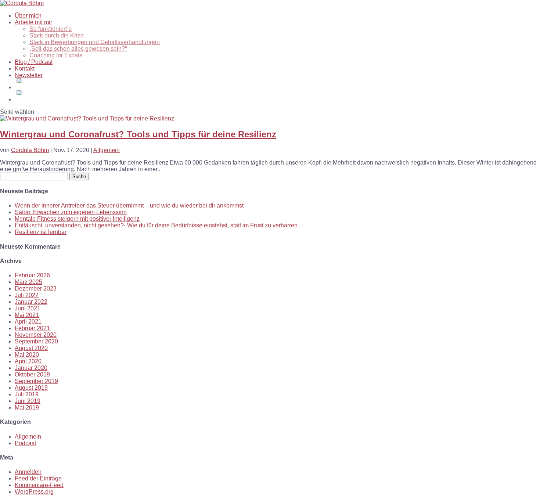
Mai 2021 (27, 315)
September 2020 (36, 341)
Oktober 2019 (32, 374)
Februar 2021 (32, 328)
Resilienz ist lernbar (40, 232)
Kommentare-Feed (39, 485)
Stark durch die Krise (56, 35)
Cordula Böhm (30, 150)
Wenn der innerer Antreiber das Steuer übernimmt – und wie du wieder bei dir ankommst (129, 205)
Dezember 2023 (36, 288)
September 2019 (36, 381)
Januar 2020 (31, 368)
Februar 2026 (32, 275)
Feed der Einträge (38, 478)
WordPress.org (34, 492)
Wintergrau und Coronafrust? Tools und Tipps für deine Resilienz (138, 134)
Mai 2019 (27, 407)
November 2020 (36, 335)
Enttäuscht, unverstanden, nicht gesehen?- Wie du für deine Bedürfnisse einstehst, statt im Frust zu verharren (156, 225)
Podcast (25, 443)
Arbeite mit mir (33, 22)
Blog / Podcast (34, 62)
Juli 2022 (27, 295)
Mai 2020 (27, 355)
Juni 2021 (27, 308)
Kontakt (25, 68)
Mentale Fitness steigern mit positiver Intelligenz (77, 219)
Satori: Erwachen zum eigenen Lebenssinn (71, 212)
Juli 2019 (27, 394)
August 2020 (31, 348)
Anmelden (28, 472)
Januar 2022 (31, 302)
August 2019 (31, 388)
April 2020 (28, 361)
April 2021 (28, 321)
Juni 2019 (27, 401)
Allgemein (106, 150)
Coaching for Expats (55, 55)
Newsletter (29, 75)
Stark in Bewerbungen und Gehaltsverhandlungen (94, 42)
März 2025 (28, 282)
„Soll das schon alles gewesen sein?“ (78, 49)
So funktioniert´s (50, 29)
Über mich (28, 15)
